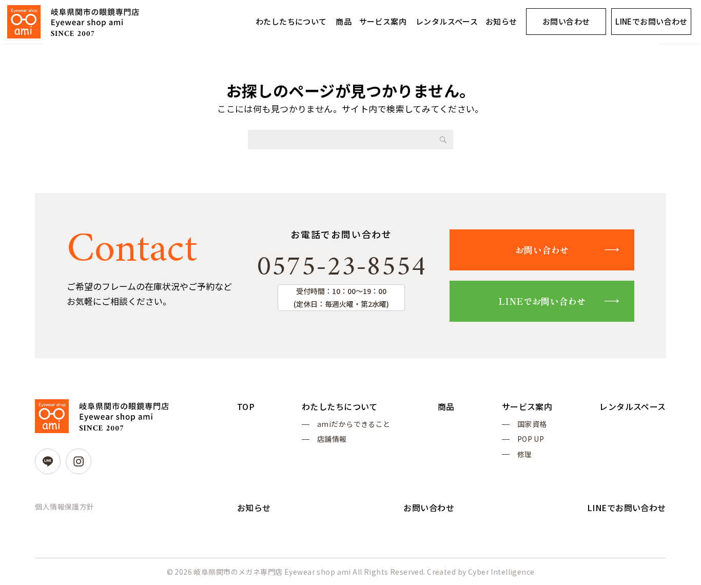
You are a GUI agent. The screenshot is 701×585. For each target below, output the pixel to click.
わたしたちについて (291, 21)
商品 (344, 21)
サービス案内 (383, 21)
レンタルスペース (447, 21)
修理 (524, 454)
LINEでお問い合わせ (651, 21)
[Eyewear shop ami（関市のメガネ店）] (73, 21)
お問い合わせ (566, 21)
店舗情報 (332, 439)
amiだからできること (354, 424)
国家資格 (532, 424)
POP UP (530, 439)
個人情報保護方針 (64, 506)
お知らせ (501, 21)
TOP (246, 406)
